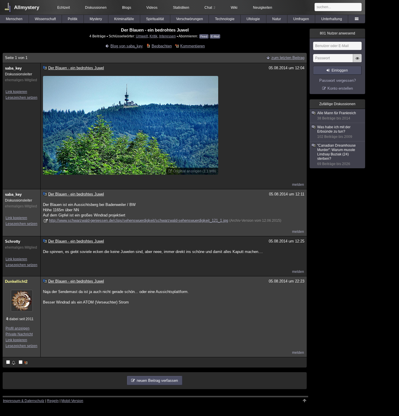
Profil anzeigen (18, 328)
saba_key (13, 68)
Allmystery (26, 7)
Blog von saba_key (126, 46)
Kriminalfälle (124, 19)
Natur (276, 19)
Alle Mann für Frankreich (336, 115)
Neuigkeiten (262, 8)
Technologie (225, 19)
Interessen (167, 36)
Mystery (96, 19)
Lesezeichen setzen (21, 98)
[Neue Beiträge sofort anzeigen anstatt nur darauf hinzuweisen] (24, 362)
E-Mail (215, 36)
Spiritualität (155, 19)
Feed (203, 36)
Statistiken (181, 8)
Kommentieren (192, 46)
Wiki (234, 8)
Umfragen (301, 19)
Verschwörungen (189, 19)
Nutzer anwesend (337, 33)
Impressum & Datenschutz (23, 401)
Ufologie (253, 19)
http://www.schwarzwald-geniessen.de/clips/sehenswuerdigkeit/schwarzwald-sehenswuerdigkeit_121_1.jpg (138, 220)
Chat (209, 8)
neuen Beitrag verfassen (157, 380)
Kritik (153, 36)
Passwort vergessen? (337, 80)
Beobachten (161, 46)
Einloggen (340, 70)
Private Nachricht (19, 334)
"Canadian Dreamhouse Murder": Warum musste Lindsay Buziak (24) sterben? (336, 154)
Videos (151, 8)
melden (298, 185)
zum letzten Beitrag (287, 58)
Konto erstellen (340, 88)
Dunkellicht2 (16, 281)
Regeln (53, 401)
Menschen (14, 19)
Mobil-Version (72, 401)
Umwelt (142, 36)
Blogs (126, 8)
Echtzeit (63, 8)
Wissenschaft (45, 19)
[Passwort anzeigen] (357, 61)
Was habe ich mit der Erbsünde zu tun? (334, 132)
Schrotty (12, 241)
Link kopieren (16, 92)
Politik (72, 19)
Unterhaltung (331, 19)
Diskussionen (96, 8)
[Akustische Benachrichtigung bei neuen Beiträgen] (11, 362)
